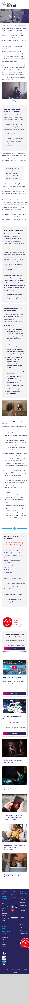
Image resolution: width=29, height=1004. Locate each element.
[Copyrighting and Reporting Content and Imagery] (14, 862)
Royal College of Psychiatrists (11, 46)
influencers (7, 209)
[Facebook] (12, 906)
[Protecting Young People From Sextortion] (14, 775)
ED (8, 287)
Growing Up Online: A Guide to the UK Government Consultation (14, 847)
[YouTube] (12, 910)
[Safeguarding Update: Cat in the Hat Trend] (14, 748)
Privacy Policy (23, 914)
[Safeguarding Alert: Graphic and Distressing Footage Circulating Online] (14, 803)
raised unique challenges (10, 127)
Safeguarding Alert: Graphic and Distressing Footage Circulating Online (13, 817)
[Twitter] (16, 906)
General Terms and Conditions (23, 900)
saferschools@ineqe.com (17, 901)
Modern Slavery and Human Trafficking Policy (23, 922)
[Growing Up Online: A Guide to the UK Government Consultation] (14, 833)
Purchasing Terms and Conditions (23, 908)
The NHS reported (20, 33)
